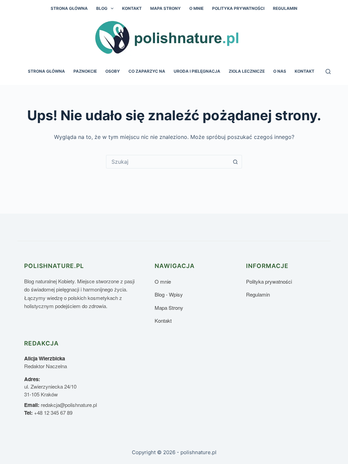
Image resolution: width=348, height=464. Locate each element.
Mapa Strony (165, 8)
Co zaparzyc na (146, 71)
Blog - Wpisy (169, 294)
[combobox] (167, 161)
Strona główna (69, 8)
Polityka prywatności (238, 8)
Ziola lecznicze (247, 71)
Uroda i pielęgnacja (197, 71)
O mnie (196, 8)
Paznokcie (85, 71)
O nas (279, 71)
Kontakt (132, 8)
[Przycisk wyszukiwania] (235, 161)
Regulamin (285, 8)
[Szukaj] (328, 71)
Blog (101, 8)
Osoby (112, 71)
